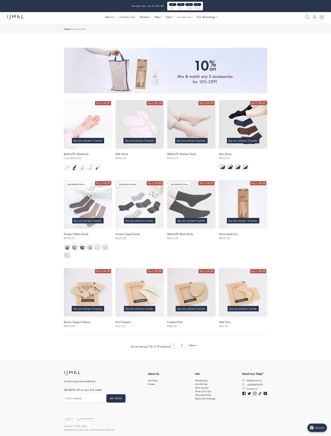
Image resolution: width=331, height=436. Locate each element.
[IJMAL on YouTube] (265, 393)
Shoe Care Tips (203, 391)
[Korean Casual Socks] (140, 204)
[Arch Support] (140, 292)
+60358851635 (255, 384)
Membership (201, 380)
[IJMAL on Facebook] (244, 393)
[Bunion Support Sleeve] (88, 292)
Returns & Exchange (205, 398)
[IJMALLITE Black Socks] (191, 204)
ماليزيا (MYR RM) (84, 418)
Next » (193, 345)
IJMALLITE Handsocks (76, 154)
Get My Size (201, 384)
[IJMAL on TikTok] (260, 393)
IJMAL (84, 426)
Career (151, 384)
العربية (68, 418)
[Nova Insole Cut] (243, 204)
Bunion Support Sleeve (77, 322)
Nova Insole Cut (228, 234)
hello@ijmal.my (254, 380)
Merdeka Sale (127, 17)
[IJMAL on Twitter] (249, 393)
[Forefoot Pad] (191, 292)
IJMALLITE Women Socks (181, 154)
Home (67, 29)
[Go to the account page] (314, 17)
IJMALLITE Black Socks (180, 234)
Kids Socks (122, 154)
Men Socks (225, 154)
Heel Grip (224, 322)
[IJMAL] (15, 17)
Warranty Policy (203, 395)
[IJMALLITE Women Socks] (191, 124)
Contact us (252, 388)
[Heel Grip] (243, 292)
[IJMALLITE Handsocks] (88, 124)
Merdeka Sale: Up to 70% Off (148, 6)
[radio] (67, 167)
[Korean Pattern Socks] (88, 204)
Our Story (153, 380)
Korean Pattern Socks (76, 234)
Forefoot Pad (174, 322)
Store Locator (202, 387)
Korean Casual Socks (128, 234)
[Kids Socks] (140, 124)
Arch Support (123, 322)
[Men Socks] (243, 124)
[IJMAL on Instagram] (255, 393)
